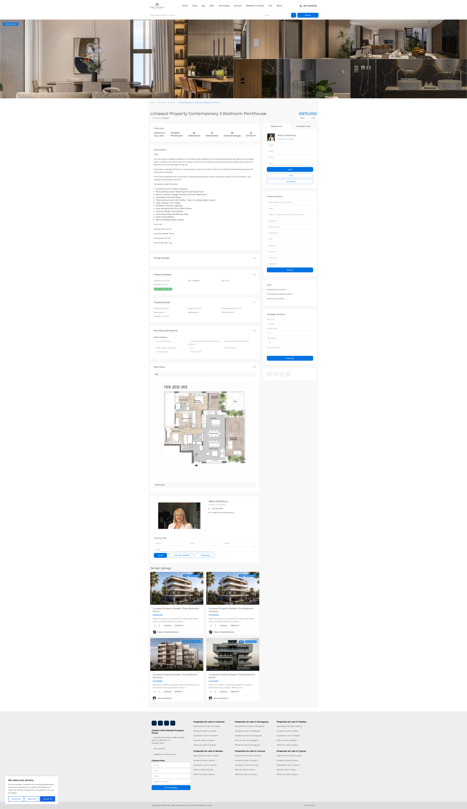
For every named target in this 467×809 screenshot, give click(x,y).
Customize (16, 799)
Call (181, 555)
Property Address (162, 274)
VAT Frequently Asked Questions (280, 294)
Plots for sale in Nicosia (203, 770)
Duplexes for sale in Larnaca (247, 765)
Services (238, 6)
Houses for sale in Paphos (287, 731)
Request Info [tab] (276, 126)
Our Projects (224, 6)
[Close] (55, 778)
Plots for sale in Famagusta (246, 740)
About (279, 6)
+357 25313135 (310, 6)
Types (267, 15)
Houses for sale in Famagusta (247, 731)
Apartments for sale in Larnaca (248, 756)
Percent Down (272, 329)
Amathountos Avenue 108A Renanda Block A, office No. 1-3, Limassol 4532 (168, 740)
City (270, 239)
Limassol (172, 102)
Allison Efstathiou (218, 501)
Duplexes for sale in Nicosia (205, 765)
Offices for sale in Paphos (287, 745)
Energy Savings (161, 258)
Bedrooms (273, 221)
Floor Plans (159, 367)
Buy (203, 6)
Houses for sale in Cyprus (287, 760)
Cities (194, 6)
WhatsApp (205, 555)
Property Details (162, 302)
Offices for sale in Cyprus (287, 774)
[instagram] (287, 374)
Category (272, 245)
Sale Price (271, 319)
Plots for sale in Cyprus (286, 770)
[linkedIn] (275, 374)
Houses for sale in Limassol (204, 731)
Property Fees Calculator (276, 289)
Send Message (171, 788)
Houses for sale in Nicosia (204, 760)
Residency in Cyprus (255, 6)
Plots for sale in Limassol (204, 740)
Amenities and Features (166, 330)
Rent (212, 6)
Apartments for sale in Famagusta (249, 726)
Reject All (32, 799)
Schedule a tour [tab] (303, 126)
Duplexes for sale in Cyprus (288, 765)
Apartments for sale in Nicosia (206, 756)
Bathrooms (273, 264)
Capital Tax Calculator (275, 299)
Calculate (290, 358)
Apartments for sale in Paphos (289, 726)
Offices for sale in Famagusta (247, 745)
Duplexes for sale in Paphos (288, 736)
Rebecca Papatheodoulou (167, 632)
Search (290, 270)
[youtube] (281, 374)
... (183, 621)
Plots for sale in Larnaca (245, 770)
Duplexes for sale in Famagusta (248, 736)
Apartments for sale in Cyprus (289, 756)
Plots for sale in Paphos (287, 740)
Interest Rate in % (274, 348)
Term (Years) (271, 338)
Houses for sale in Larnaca (246, 760)
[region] (31, 790)
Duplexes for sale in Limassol (205, 736)
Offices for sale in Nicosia (204, 774)
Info (270, 6)
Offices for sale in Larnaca (246, 774)
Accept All (47, 799)
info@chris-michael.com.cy (222, 513)
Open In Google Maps (163, 289)
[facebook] (269, 374)
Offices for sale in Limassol (204, 745)
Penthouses (161, 102)
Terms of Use (309, 805)
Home (185, 6)
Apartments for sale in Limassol (206, 726)
